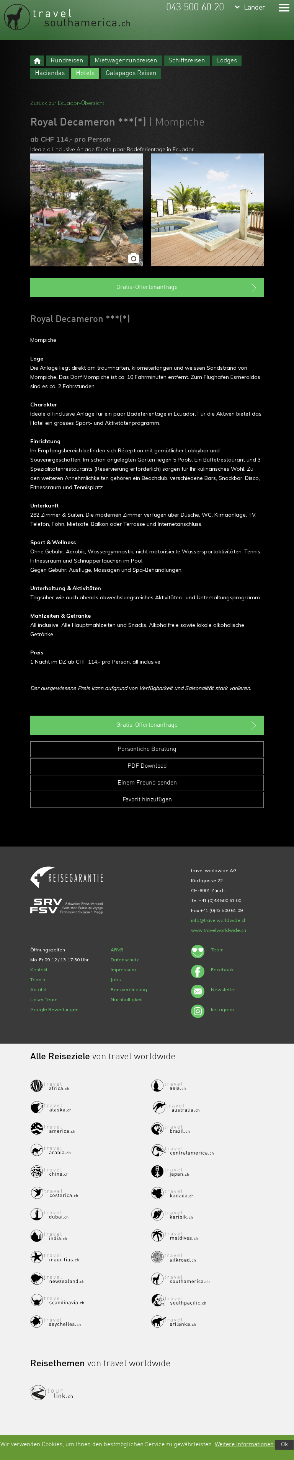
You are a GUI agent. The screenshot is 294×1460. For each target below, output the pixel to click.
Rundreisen (67, 60)
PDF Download (147, 766)
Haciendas (50, 73)
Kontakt (38, 969)
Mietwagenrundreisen (126, 60)
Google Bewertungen (54, 1009)
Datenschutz (125, 959)
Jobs (116, 979)
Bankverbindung (129, 989)
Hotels (85, 73)
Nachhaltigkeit (127, 999)
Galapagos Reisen (131, 73)
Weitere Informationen (244, 1445)
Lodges (226, 60)
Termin (37, 979)
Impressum (123, 969)
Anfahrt (38, 989)
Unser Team (43, 999)
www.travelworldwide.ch (218, 930)
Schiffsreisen (186, 60)
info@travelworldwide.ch (219, 920)
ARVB (117, 950)
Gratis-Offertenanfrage (147, 287)
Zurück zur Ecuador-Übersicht (67, 103)
